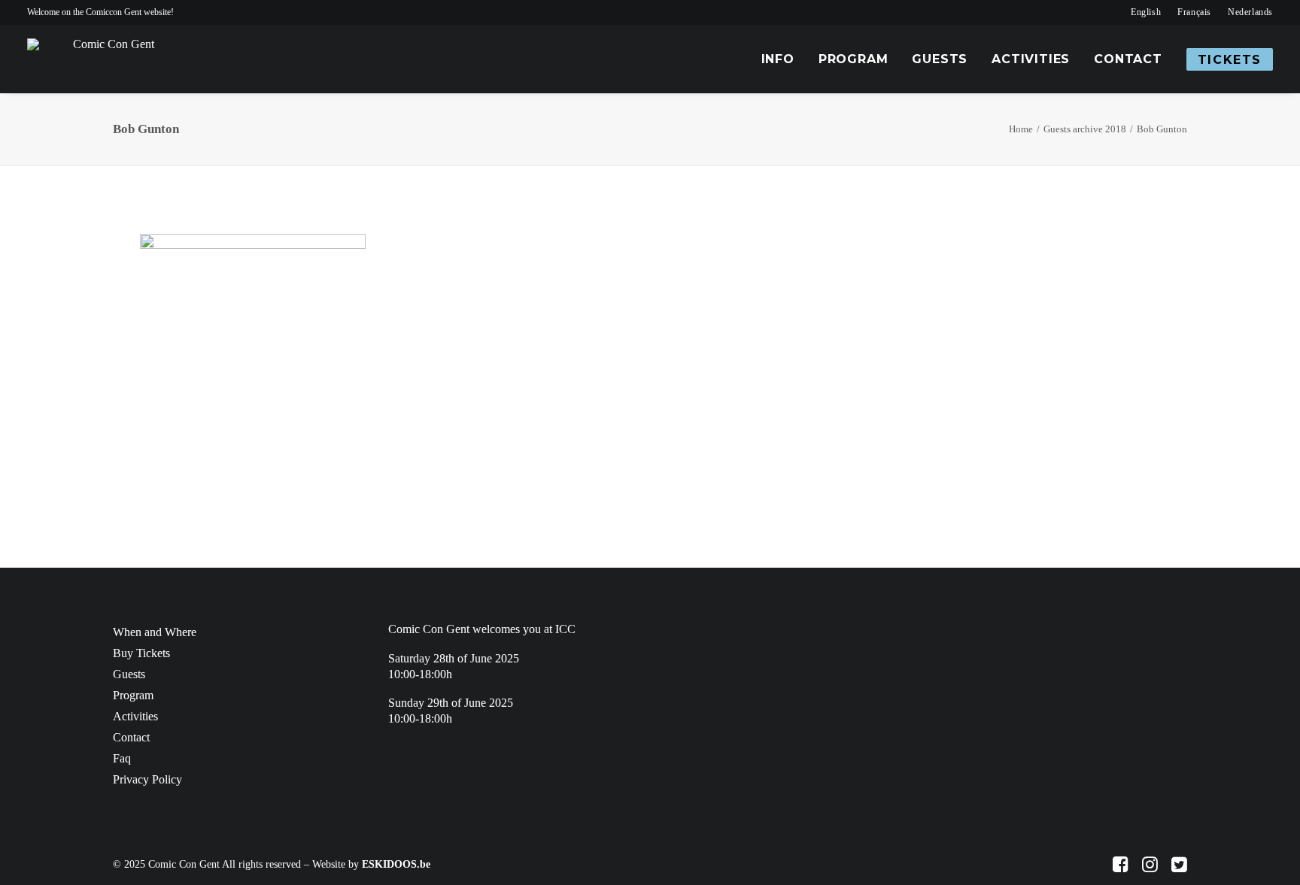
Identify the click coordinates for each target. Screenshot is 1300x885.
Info (777, 59)
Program (853, 59)
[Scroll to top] (1279, 863)
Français (1194, 12)
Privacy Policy (147, 779)
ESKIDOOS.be (396, 864)
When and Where (154, 632)
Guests (939, 59)
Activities (1031, 59)
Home (1021, 129)
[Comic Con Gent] (107, 59)
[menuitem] (1146, 12)
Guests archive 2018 (1084, 129)
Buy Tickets (141, 653)
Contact (1128, 59)
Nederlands (1250, 12)
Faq (122, 758)
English (1146, 12)
